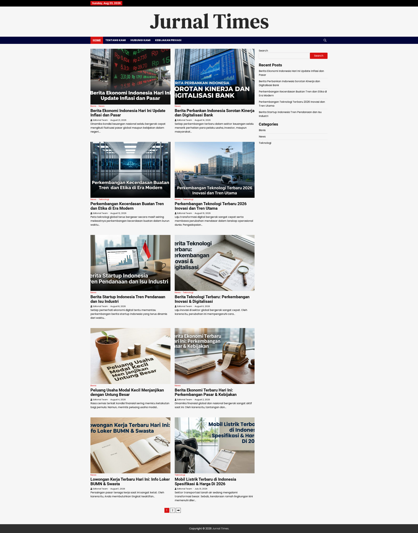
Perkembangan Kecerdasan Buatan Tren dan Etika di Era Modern (127, 206)
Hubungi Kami (140, 40)
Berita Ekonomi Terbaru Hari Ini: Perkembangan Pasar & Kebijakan (206, 392)
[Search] (325, 40)
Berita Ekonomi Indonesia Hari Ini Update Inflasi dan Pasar (127, 113)
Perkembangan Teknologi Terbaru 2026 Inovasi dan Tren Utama (211, 206)
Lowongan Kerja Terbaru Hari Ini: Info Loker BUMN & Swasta (130, 481)
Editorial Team (100, 120)
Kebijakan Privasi (168, 40)
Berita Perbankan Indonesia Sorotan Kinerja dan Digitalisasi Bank (214, 113)
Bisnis (93, 106)
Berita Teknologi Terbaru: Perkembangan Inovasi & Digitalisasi (212, 299)
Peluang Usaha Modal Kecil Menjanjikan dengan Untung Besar (127, 392)
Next (178, 510)
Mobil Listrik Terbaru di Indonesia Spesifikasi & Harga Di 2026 (205, 481)
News (101, 106)
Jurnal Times (220, 528)
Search (263, 51)
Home (97, 40)
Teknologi (104, 199)
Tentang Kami (115, 40)
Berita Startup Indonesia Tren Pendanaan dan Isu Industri (127, 299)
